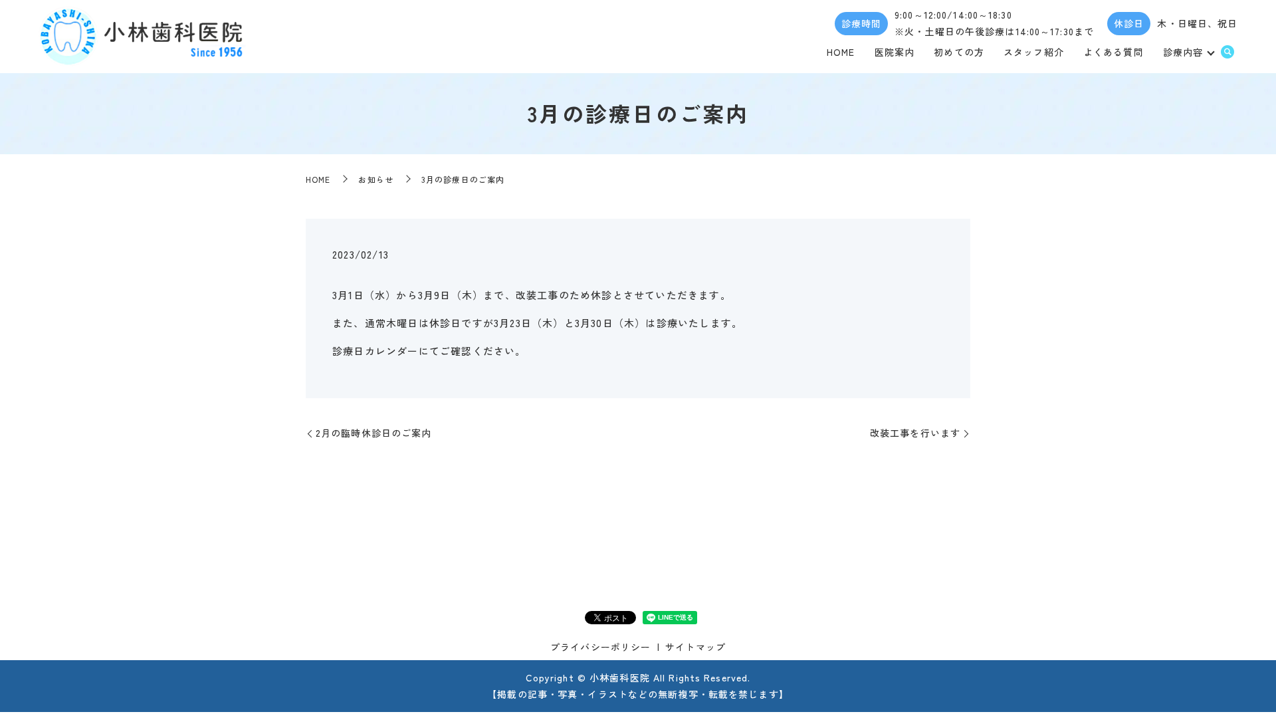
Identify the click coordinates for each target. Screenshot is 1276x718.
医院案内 (894, 52)
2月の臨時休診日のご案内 (373, 432)
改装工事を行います (915, 432)
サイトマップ (695, 647)
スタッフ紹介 (1034, 52)
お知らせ (375, 179)
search (1227, 52)
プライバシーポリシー (600, 647)
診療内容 (1183, 52)
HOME (841, 52)
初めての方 (959, 52)
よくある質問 (1113, 52)
